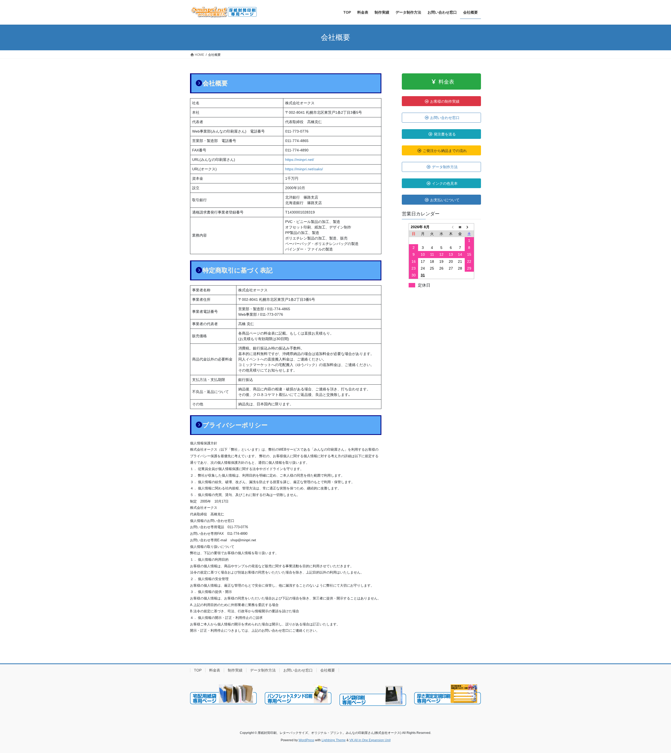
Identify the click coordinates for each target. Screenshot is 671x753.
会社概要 (327, 670)
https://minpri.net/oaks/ (304, 169)
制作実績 (235, 670)
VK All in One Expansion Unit (370, 740)
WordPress (306, 740)
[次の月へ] (469, 226)
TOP (198, 670)
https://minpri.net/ (299, 159)
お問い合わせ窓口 (298, 670)
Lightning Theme (334, 740)
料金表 (214, 670)
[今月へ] (460, 226)
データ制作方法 (263, 670)
